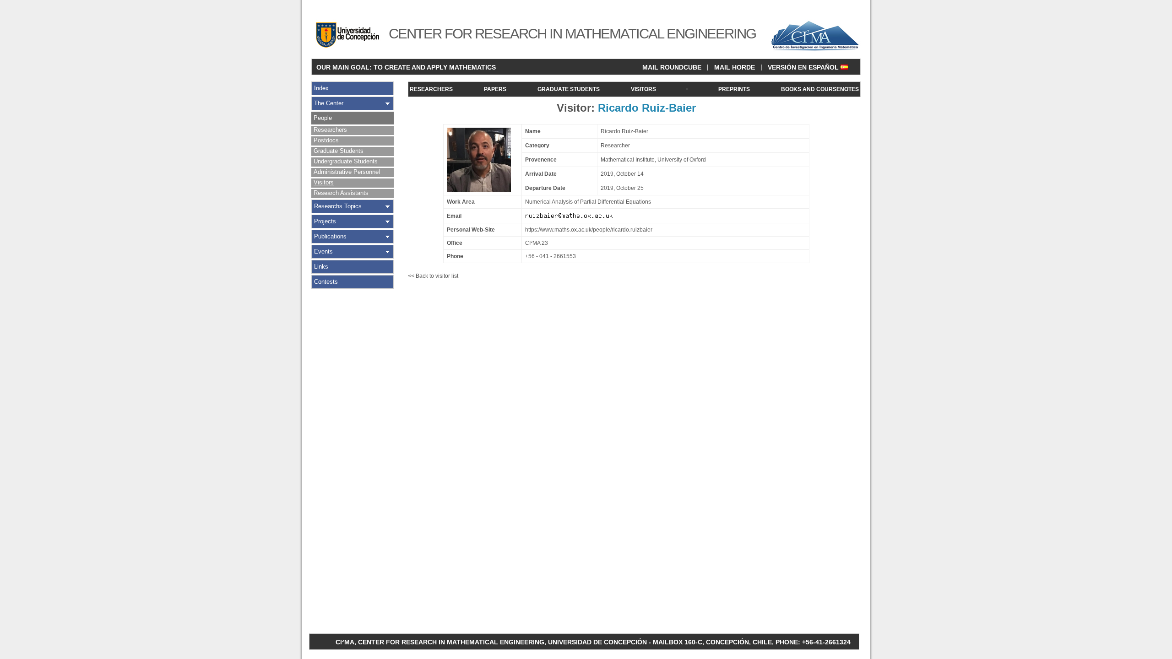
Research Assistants (341, 192)
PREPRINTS (734, 89)
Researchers (330, 129)
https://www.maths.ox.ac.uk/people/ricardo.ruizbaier (588, 230)
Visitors (324, 182)
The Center (328, 103)
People (323, 117)
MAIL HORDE (734, 67)
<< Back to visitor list (433, 276)
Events (323, 251)
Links (321, 266)
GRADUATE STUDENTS (568, 89)
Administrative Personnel (347, 171)
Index (321, 88)
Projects (325, 221)
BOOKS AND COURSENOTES (820, 89)
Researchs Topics (338, 206)
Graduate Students (339, 150)
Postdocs (326, 140)
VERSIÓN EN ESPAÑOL (804, 67)
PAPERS (495, 89)
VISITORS (643, 89)
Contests (326, 281)
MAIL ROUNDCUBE (671, 67)
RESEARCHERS (431, 89)
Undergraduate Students (346, 161)
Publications (330, 236)
